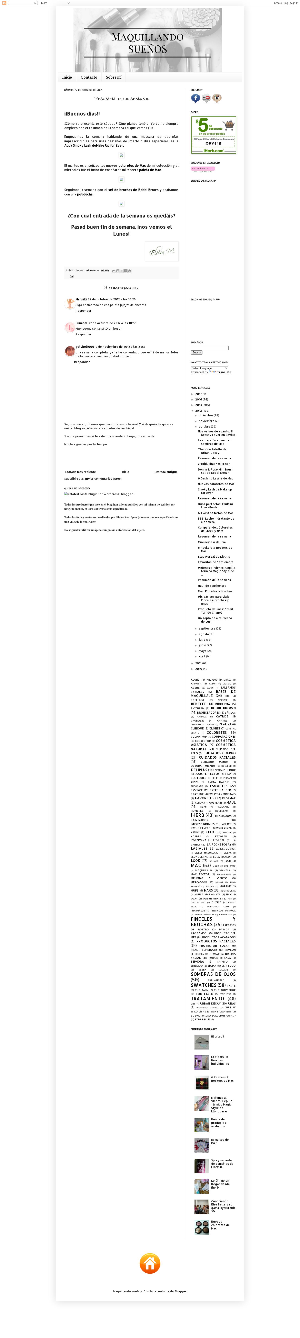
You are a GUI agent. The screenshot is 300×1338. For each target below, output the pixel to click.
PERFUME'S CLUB (218, 906)
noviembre (207, 421)
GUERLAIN (215, 802)
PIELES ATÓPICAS (204, 914)
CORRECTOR (203, 740)
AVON (210, 687)
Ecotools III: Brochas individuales (220, 1060)
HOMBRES (197, 810)
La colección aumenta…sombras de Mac (215, 442)
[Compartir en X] (122, 271)
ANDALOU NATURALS (219, 679)
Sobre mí (113, 77)
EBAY (228, 773)
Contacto (89, 77)
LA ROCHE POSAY (219, 844)
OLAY (194, 898)
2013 (199, 405)
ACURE (195, 679)
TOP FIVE (225, 994)
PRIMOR (224, 929)
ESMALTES (219, 786)
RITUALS (214, 953)
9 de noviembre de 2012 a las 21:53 (121, 346)
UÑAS (232, 1003)
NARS (208, 890)
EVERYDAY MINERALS (222, 794)
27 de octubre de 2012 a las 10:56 (113, 323)
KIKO (210, 832)
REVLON (230, 949)
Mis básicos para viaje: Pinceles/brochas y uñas (214, 600)
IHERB (197, 815)
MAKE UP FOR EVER (224, 866)
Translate (224, 372)
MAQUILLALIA (204, 870)
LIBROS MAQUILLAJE (206, 852)
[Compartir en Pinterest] (129, 271)
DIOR (232, 770)
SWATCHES (204, 985)
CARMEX (202, 716)
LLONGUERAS (199, 856)
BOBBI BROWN (223, 708)
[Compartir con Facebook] (125, 271)
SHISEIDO (197, 965)
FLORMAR (229, 798)
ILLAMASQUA (223, 815)
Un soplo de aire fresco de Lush (215, 619)
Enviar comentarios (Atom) (103, 478)
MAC (196, 865)
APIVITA (196, 683)
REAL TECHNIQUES (204, 949)
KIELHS (195, 832)
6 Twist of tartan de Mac (215, 513)
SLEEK (202, 969)
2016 (199, 399)
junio (203, 645)
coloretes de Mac (132, 165)
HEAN (203, 806)
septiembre (207, 628)
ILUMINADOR (199, 820)
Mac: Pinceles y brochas (215, 591)
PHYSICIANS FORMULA (223, 910)
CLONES (214, 728)
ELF (215, 778)
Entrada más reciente (80, 472)
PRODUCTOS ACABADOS (219, 937)
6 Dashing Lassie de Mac (215, 478)
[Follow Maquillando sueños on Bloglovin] (203, 171)
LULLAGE (214, 860)
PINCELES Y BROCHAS (213, 921)
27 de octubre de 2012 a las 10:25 (112, 299)
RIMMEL (200, 953)
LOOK (195, 860)
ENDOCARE (197, 786)
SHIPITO (222, 961)
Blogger (180, 1291)
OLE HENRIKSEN (213, 898)
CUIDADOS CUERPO (219, 753)
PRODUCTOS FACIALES (216, 941)
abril (202, 656)
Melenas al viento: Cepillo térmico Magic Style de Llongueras (221, 1104)
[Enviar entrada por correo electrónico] (71, 275)
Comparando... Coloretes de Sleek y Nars (215, 529)
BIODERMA (222, 704)
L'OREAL (219, 840)
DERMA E (220, 770)
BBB (227, 696)
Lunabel (81, 323)
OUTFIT (216, 902)
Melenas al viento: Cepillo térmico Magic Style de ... (217, 571)
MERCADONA (199, 882)
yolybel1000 (85, 346)
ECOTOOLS (198, 778)
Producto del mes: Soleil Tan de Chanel (215, 610)
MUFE (194, 890)
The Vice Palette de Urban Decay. (212, 450)
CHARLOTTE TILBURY (202, 724)
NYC (218, 894)
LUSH (227, 860)
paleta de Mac (150, 170)
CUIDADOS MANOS (214, 761)
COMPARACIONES (224, 736)
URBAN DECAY (210, 1003)
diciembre (206, 415)
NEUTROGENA (228, 890)
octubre (205, 426)
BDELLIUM (197, 700)
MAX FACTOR (200, 874)
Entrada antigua (166, 472)
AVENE (195, 687)
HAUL (231, 802)
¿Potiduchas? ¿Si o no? (214, 463)
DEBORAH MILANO (203, 765)
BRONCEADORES (208, 712)
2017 (199, 394)
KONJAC (227, 832)
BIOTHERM (197, 708)
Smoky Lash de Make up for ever (215, 491)
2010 (199, 668)
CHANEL (222, 720)
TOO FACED (204, 994)
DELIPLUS (199, 770)
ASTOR (212, 683)
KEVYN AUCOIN (224, 828)
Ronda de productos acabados (218, 1123)
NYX (228, 894)
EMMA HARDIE (218, 782)
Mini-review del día (212, 542)
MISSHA (210, 886)
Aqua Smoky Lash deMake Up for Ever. (94, 145)
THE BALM (201, 990)
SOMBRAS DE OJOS (213, 974)
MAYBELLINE (224, 874)
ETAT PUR (197, 794)
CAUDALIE (197, 720)
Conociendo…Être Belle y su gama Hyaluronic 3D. (223, 1206)
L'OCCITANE (198, 840)
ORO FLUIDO (198, 902)
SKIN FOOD (229, 965)
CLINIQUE (197, 728)
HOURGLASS (222, 810)
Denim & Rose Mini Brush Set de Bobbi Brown (215, 471)
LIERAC (228, 852)
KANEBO (205, 828)
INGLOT (226, 824)
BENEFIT (198, 704)
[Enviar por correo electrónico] (114, 271)
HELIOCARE (223, 806)
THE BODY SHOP (225, 990)
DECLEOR (226, 765)
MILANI (219, 882)
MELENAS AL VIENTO (209, 878)
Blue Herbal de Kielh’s (214, 556)
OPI (230, 898)
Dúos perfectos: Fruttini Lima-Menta (215, 505)
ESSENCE (197, 790)
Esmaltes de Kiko (220, 1141)
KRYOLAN (221, 836)
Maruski (81, 299)
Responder (83, 310)
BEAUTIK (223, 700)
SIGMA (212, 965)
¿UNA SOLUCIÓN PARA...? (220, 1015)
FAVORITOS (204, 798)
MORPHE (225, 886)
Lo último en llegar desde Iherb (220, 1184)
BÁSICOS (230, 712)
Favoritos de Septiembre (215, 562)
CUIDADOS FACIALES (217, 757)
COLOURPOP (199, 736)
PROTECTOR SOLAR (214, 945)
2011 (198, 663)
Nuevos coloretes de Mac (216, 484)
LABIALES (199, 848)
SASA (227, 957)
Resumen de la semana (214, 458)
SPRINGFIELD (216, 980)
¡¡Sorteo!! (217, 1036)
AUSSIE (227, 683)
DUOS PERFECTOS (207, 773)
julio (202, 639)
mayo (203, 651)
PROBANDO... (199, 933)
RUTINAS (213, 957)
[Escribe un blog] (118, 271)
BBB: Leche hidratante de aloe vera (216, 520)
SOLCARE (224, 969)
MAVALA (225, 870)
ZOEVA (195, 1015)
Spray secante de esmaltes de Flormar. (222, 1163)
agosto (204, 634)
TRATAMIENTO (207, 998)
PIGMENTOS (225, 914)
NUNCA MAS (202, 894)
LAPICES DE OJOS (226, 848)
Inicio (67, 77)
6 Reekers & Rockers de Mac (215, 549)
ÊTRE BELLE (202, 1019)
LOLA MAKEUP (222, 856)
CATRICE (222, 716)
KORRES (196, 836)
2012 (199, 410)
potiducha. (85, 194)
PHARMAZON (198, 910)
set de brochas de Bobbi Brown (133, 190)
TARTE (231, 985)
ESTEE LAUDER (220, 790)
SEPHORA (197, 961)
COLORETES (217, 732)
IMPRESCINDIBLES (203, 824)
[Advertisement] (121, 458)
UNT (193, 1003)
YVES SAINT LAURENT (217, 1011)
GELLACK (200, 802)
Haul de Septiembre (212, 585)
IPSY (193, 828)
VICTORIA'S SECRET (207, 1007)
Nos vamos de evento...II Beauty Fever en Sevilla (217, 433)
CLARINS (225, 724)
